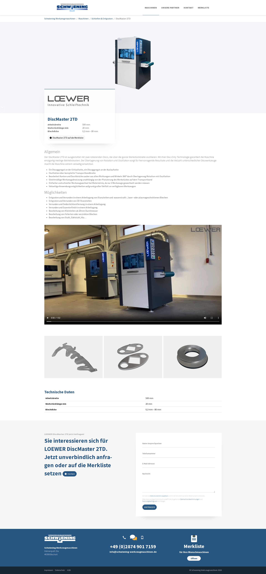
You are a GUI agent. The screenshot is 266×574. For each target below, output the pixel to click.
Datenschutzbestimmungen (190, 499)
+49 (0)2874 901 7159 (133, 546)
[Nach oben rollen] (260, 568)
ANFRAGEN (149, 507)
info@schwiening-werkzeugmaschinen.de (133, 551)
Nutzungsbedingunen (149, 501)
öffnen (194, 558)
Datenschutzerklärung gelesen (159, 496)
